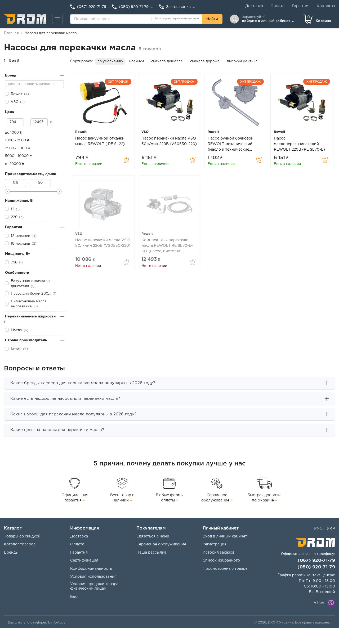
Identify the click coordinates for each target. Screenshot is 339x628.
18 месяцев (20, 243)
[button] (57, 19)
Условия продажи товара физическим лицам (94, 586)
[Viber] (331, 603)
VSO (15, 102)
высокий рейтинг (242, 61)
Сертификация (84, 560)
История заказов (218, 552)
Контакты (326, 6)
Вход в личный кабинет (225, 536)
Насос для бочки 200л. (31, 293)
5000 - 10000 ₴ (18, 156)
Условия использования (93, 576)
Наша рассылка (151, 552)
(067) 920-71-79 (316, 561)
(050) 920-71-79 (316, 567)
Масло (16, 330)
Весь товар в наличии (122, 498)
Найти (212, 19)
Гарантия (300, 6)
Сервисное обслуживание (217, 498)
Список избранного (221, 560)
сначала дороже (205, 61)
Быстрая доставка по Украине (264, 498)
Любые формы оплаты (169, 498)
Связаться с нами (152, 536)
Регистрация (214, 544)
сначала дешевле (167, 61)
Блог (74, 596)
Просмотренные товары (225, 568)
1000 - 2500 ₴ (17, 140)
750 (14, 262)
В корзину (127, 160)
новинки (136, 61)
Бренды (11, 552)
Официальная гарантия (74, 498)
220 (14, 217)
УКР (331, 528)
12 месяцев (20, 236)
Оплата (277, 6)
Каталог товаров (19, 544)
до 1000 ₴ (13, 132)
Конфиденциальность (91, 568)
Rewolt (17, 94)
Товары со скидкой (22, 536)
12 (12, 209)
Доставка (254, 6)
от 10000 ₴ (14, 164)
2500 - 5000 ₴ (17, 148)
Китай (16, 349)
